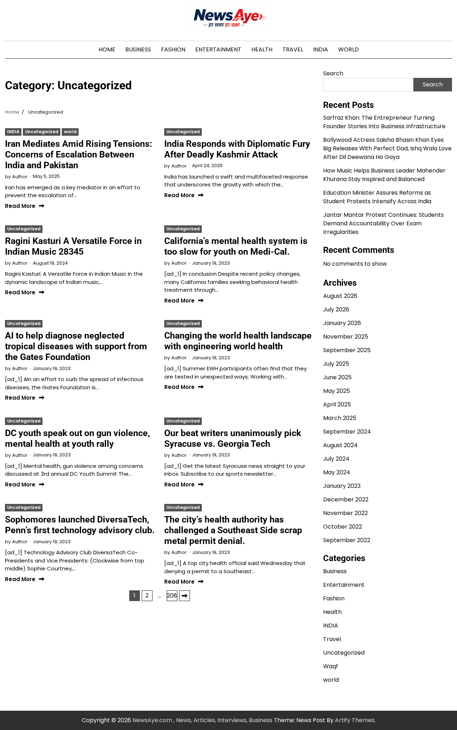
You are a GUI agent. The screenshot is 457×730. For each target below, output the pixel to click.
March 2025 (339, 418)
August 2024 (340, 445)
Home (107, 49)
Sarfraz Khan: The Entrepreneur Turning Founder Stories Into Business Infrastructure (384, 122)
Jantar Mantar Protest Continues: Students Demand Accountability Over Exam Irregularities (383, 223)
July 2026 (336, 309)
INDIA (320, 49)
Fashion (173, 49)
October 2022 (342, 526)
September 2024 (347, 432)
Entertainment (218, 49)
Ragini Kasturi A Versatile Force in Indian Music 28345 (73, 246)
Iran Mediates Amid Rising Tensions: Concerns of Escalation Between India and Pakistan (78, 154)
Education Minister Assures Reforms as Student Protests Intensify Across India (377, 197)
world (348, 49)
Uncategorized (41, 132)
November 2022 (345, 513)
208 (172, 595)
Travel (292, 49)
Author (19, 177)
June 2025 (337, 377)
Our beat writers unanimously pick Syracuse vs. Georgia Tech (232, 438)
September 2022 (346, 540)
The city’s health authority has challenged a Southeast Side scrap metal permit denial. (233, 530)
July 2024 (336, 459)
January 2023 (342, 486)
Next (184, 595)
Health (261, 49)
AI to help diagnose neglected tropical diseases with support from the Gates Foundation (76, 346)
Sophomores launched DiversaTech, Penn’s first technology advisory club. (80, 524)
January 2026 (342, 323)
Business (138, 49)
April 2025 (337, 404)
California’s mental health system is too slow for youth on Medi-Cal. (235, 246)
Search (333, 73)
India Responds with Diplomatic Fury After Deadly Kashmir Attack (237, 149)
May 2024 (336, 472)
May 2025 (336, 391)
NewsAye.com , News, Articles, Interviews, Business (202, 720)
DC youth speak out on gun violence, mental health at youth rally (77, 438)
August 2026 (340, 296)
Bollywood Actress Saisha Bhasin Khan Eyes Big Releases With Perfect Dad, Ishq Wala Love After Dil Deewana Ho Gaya (387, 148)
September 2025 (347, 350)
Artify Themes (355, 720)
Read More (20, 206)
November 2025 (345, 336)
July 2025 (336, 364)
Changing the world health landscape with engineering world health (238, 340)
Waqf (330, 666)
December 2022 (345, 499)
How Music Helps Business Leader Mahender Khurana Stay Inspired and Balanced (384, 174)
